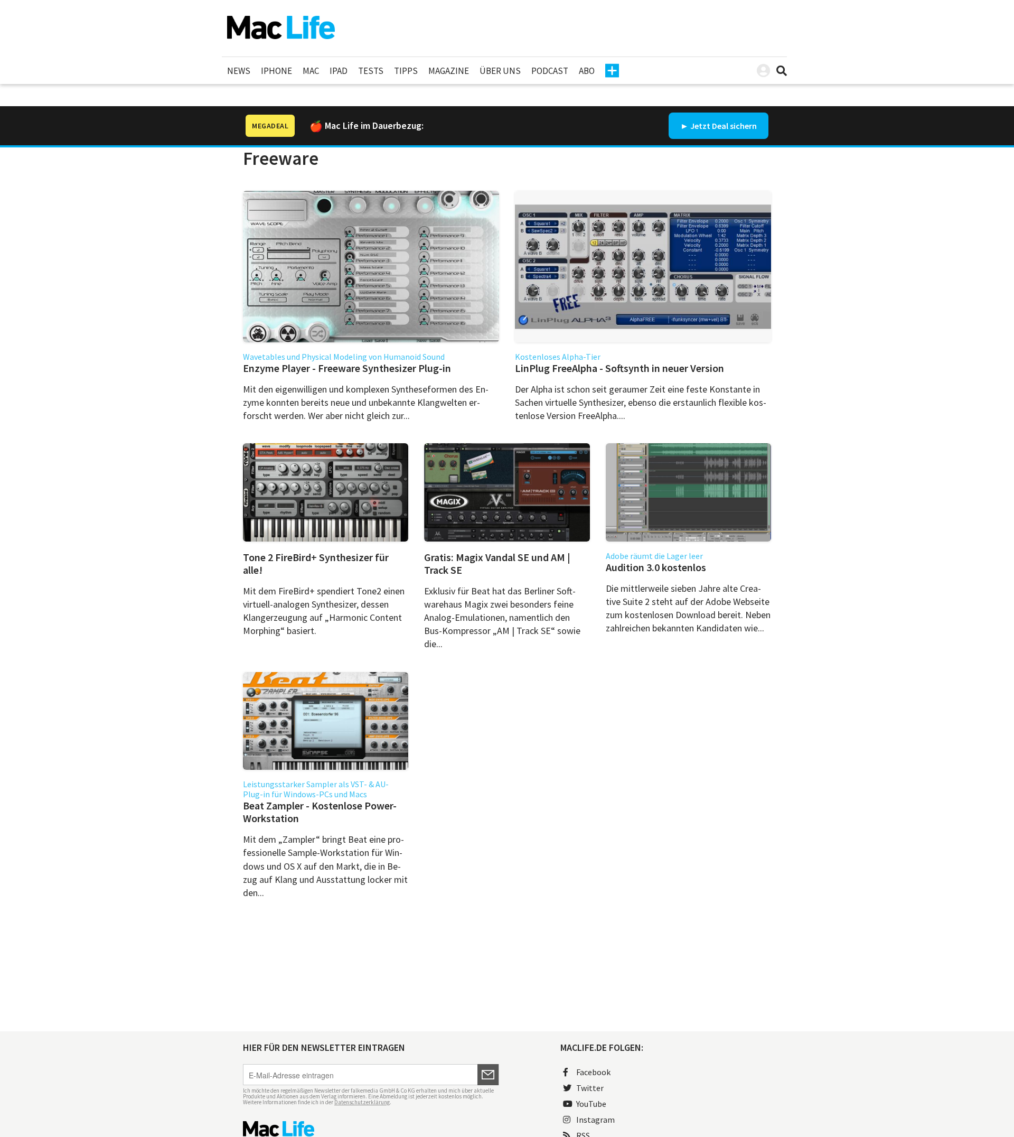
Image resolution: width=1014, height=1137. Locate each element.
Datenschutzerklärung (362, 1102)
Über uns (500, 71)
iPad (339, 71)
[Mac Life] (371, 1128)
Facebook (593, 1072)
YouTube (591, 1103)
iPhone (276, 71)
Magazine (448, 71)
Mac (311, 71)
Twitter (590, 1088)
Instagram (595, 1119)
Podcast (549, 71)
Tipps (406, 71)
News (238, 71)
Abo (587, 71)
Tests (370, 71)
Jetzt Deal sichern (723, 125)
